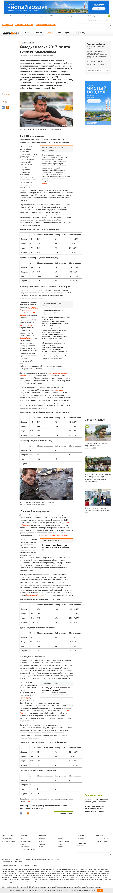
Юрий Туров (25, 698)
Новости (42, 839)
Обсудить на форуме (64, 813)
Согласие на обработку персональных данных (94, 62)
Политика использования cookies (12, 861)
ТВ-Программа (63, 841)
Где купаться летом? (8, 27)
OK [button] (100, 890)
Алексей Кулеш (26, 325)
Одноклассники (9, 841)
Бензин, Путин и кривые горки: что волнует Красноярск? (56, 689)
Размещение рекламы (82, 845)
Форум (60, 844)
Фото (41, 847)
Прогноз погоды (78, 16)
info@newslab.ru (101, 841)
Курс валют (100, 16)
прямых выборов (61, 390)
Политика (30, 42)
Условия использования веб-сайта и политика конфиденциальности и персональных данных (31, 859)
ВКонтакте (8, 839)
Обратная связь (26, 841)
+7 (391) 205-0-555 (102, 839)
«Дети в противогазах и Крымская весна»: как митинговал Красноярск (94, 808)
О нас (22, 839)
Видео (60, 847)
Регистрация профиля (95, 20)
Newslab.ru (7, 94)
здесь (44, 183)
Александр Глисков (26, 311)
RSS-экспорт (25, 847)
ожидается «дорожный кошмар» (54, 535)
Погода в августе (7, 24)
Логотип (23, 844)
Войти (106, 20)
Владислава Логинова (35, 595)
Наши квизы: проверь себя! (24, 24)
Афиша (60, 839)
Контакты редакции (28, 849)
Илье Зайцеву (25, 338)
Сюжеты (42, 844)
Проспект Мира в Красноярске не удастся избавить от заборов (55, 546)
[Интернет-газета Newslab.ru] (11, 33)
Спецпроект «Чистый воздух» (46, 24)
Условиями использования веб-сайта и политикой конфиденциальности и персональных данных (97, 54)
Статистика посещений (81, 840)
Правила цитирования (93, 887)
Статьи (23, 42)
